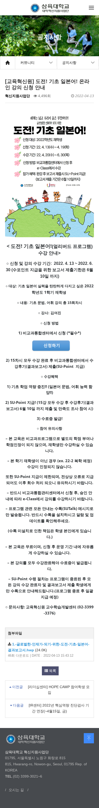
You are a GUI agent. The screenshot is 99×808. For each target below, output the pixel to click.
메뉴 (91, 7)
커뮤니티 (27, 63)
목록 (52, 671)
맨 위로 (89, 738)
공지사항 (69, 63)
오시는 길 (16, 790)
